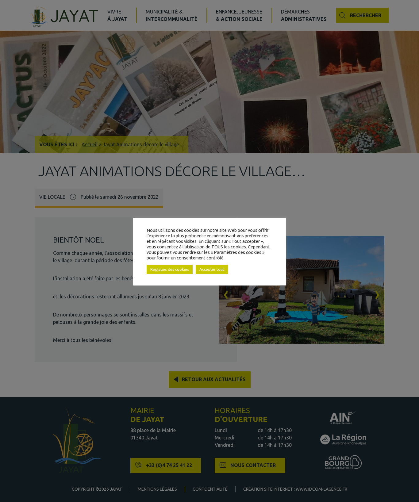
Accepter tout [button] (211, 269)
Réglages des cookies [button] (169, 269)
